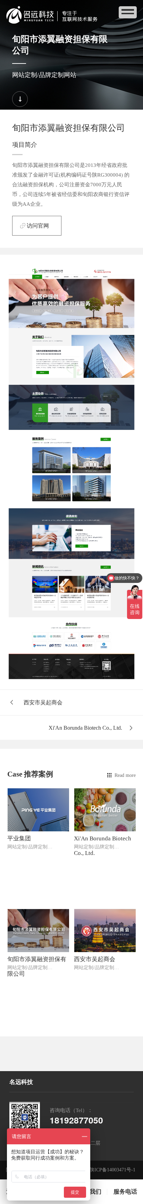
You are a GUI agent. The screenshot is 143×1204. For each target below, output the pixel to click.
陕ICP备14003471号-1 (112, 1169)
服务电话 (125, 1191)
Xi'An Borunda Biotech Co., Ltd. (85, 728)
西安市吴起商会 (43, 702)
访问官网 (38, 226)
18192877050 (76, 1120)
